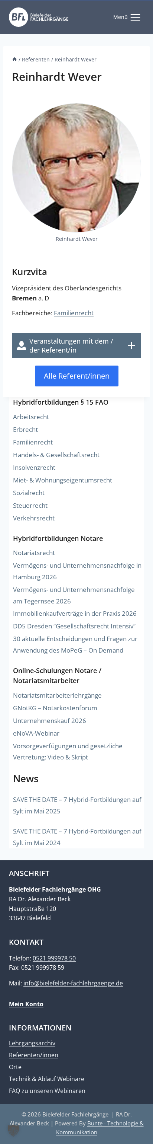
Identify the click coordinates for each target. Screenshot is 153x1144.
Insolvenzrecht (34, 467)
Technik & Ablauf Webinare (46, 1079)
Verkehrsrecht (34, 518)
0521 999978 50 (54, 958)
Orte (15, 1067)
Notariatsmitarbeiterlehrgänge (57, 695)
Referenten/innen (33, 1055)
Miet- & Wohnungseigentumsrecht (62, 480)
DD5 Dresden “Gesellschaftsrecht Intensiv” (74, 626)
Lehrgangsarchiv (32, 1043)
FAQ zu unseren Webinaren (47, 1091)
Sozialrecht (29, 492)
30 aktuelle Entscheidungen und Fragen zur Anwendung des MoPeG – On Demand (75, 644)
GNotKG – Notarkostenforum (55, 708)
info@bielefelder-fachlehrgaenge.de (73, 983)
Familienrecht (74, 313)
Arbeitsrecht (31, 416)
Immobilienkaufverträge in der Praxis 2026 (75, 613)
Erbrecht (25, 429)
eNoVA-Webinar (36, 733)
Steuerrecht (30, 505)
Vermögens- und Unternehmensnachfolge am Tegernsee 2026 (74, 595)
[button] (13, 1130)
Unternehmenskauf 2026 (49, 720)
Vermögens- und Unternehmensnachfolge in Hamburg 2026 (77, 571)
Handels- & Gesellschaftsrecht (56, 454)
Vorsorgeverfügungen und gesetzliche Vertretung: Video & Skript (68, 752)
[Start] (14, 59)
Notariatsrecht (34, 552)
